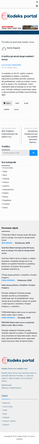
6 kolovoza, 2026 (24, 280)
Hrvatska (6, 204)
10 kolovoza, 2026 (22, 243)
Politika (5, 193)
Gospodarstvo (8, 189)
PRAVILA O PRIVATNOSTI (11, 388)
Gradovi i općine (9, 421)
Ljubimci (6, 186)
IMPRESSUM (6, 385)
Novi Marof (7, 243)
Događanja (7, 200)
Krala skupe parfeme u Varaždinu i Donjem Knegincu (18, 286)
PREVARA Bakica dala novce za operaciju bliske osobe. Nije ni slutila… (18, 323)
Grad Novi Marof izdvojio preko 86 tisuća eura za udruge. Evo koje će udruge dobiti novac (18, 250)
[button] (19, 32)
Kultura (5, 197)
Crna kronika (6, 65)
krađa (26, 103)
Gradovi (6, 182)
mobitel (6, 109)
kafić (17, 103)
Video (5, 171)
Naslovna (6, 403)
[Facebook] (37, 6)
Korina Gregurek (13, 48)
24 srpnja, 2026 (23, 318)
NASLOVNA (16, 65)
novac (16, 109)
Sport (5, 175)
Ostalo (5, 208)
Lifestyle (6, 179)
